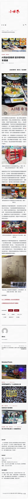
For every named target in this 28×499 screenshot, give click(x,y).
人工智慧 (4, 317)
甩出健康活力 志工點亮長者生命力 (8, 347)
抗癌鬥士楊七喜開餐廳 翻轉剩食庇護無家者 (20, 347)
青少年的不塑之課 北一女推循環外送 (11, 429)
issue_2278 (19, 314)
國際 (2, 405)
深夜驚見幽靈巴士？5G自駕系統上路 (11, 384)
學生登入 (19, 493)
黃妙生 (3, 63)
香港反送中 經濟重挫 (7, 408)
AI (25, 128)
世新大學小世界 (13, 493)
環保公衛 (11, 426)
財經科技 (7, 54)
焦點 (7, 426)
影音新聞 (3, 54)
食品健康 (17, 317)
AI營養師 (13, 314)
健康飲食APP (11, 317)
